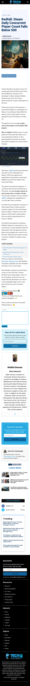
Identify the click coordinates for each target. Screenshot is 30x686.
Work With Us (9, 597)
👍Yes (4, 293)
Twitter (7, 623)
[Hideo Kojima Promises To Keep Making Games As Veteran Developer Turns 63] (5, 474)
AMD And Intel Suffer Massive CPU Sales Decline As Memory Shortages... (19, 481)
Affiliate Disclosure (10, 594)
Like (24, 506)
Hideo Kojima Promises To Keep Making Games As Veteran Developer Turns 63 (12, 523)
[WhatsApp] (15, 80)
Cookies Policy (9, 602)
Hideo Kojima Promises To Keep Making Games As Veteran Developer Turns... (18, 474)
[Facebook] (7, 80)
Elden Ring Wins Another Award (12, 256)
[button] (28, 2)
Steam (19, 464)
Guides (7, 648)
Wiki (6, 646)
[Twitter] (11, 80)
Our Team (7, 591)
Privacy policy (8, 599)
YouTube (7, 625)
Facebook (7, 617)
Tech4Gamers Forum (10, 456)
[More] (22, 80)
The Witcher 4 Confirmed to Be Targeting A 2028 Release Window (19, 488)
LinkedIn (7, 620)
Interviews (8, 638)
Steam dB (7, 166)
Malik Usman (7, 36)
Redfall (11, 170)
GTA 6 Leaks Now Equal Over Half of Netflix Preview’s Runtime (13, 546)
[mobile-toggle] (2, 2)
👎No (10, 293)
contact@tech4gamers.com (17, 577)
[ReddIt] (18, 80)
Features (7, 640)
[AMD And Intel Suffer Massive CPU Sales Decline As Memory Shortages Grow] (5, 481)
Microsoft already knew (10, 261)
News (6, 635)
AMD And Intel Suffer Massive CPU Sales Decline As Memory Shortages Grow (13, 530)
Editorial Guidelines (10, 589)
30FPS (4, 198)
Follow (23, 510)
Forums (7, 614)
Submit (4, 326)
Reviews (7, 643)
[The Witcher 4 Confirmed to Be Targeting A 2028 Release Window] (5, 489)
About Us (7, 586)
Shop (6, 612)
